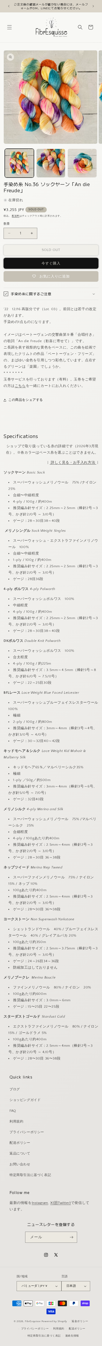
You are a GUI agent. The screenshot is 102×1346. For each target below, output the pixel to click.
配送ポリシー (19, 1143)
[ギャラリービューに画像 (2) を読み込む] (50, 163)
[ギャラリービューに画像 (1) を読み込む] (19, 163)
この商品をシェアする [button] (25, 400)
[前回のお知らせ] (9, 6)
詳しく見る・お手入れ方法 (73, 463)
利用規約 (16, 1121)
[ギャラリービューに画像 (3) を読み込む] (82, 163)
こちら (20, 386)
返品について (19, 1153)
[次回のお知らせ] (93, 6)
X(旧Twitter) (60, 1203)
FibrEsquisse (33, 1321)
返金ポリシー (80, 1321)
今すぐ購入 (51, 263)
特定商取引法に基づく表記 (30, 1175)
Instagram (40, 1203)
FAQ (12, 1111)
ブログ (14, 1089)
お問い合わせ (19, 1164)
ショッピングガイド (25, 1100)
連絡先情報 (72, 1335)
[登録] (71, 1237)
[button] (9, 27)
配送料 (15, 216)
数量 (7, 223)
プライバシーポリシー (26, 1132)
